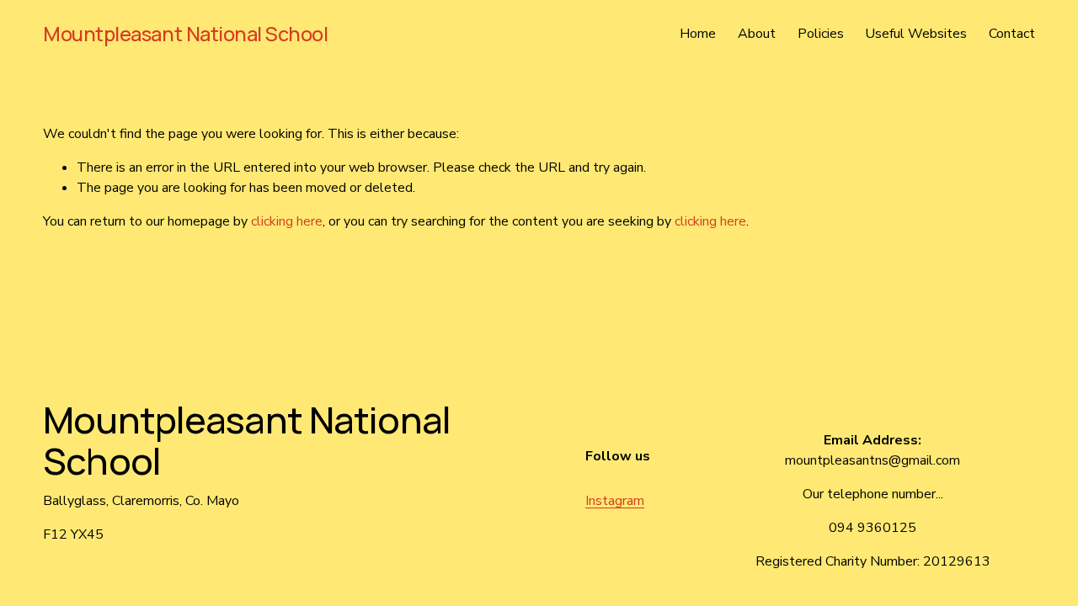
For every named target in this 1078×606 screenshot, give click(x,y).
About (757, 33)
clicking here (287, 221)
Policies (821, 33)
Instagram (614, 501)
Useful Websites (916, 33)
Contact (1012, 33)
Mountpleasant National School (185, 33)
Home (698, 33)
